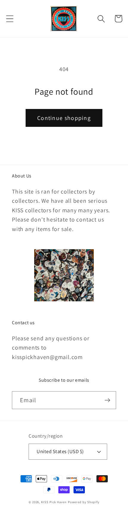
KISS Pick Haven (54, 502)
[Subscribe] (107, 400)
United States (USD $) (60, 451)
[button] (9, 18)
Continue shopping (64, 118)
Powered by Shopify (83, 502)
